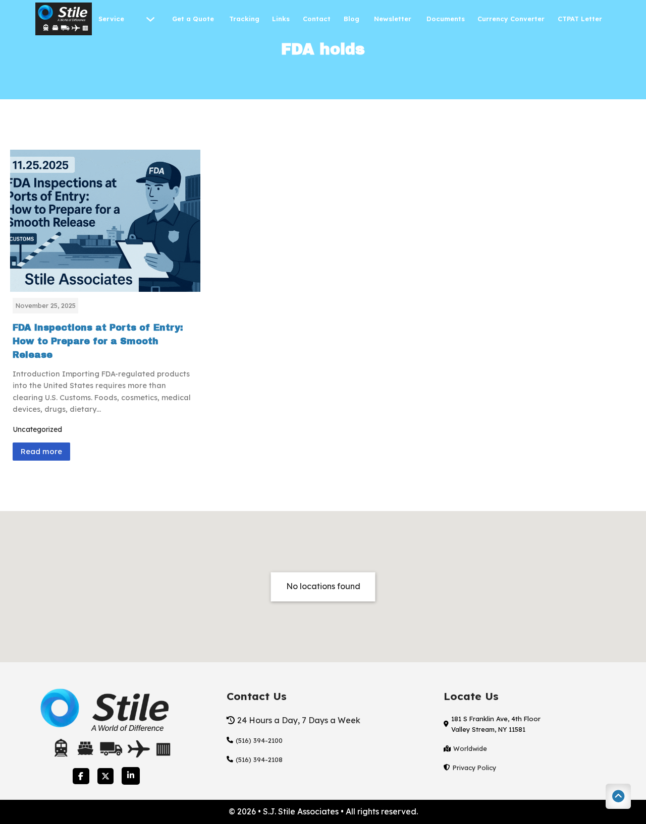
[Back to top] (618, 796)
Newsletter (393, 19)
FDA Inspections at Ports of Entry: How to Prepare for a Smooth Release (98, 341)
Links (281, 19)
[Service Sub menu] (150, 19)
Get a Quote (194, 19)
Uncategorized (37, 429)
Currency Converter (511, 19)
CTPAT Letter (581, 19)
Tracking (244, 19)
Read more (41, 451)
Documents (445, 19)
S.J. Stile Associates (302, 811)
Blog (352, 19)
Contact (317, 19)
